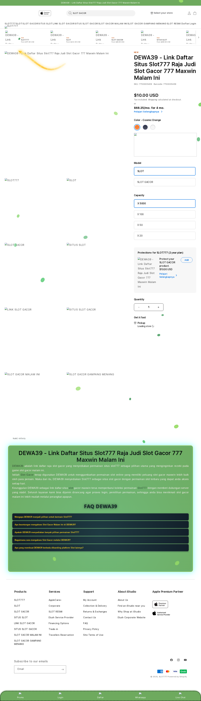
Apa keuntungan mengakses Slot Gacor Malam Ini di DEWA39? (45, 525)
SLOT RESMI (174, 23)
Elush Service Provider (61, 617)
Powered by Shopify (177, 677)
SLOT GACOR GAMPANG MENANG (146, 23)
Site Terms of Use (93, 635)
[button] (10, 23)
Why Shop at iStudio (129, 611)
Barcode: (158, 84)
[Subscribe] (62, 669)
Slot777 (142, 488)
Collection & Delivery (95, 606)
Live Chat (180, 697)
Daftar (100, 697)
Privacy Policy (91, 629)
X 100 (140, 214)
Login (60, 697)
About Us (123, 600)
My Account (90, 600)
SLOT (19, 23)
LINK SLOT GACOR (63, 23)
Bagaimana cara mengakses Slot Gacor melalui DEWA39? (43, 540)
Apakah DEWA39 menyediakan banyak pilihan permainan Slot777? (47, 532)
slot (71, 488)
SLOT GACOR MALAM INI (112, 23)
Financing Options (59, 623)
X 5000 (141, 203)
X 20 (140, 235)
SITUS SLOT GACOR (86, 23)
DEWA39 (17, 466)
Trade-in (53, 629)
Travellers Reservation (61, 635)
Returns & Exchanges (95, 611)
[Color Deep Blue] (145, 127)
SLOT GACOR (30, 23)
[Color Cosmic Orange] (137, 127)
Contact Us (89, 617)
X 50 (140, 224)
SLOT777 (10, 23)
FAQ (85, 623)
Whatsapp (140, 697)
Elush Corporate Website (132, 617)
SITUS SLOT (45, 23)
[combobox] (100, 13)
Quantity (139, 299)
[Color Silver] (152, 127)
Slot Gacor (27, 474)
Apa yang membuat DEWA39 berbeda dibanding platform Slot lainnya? (49, 548)
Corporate (54, 606)
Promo (20, 697)
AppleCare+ (55, 600)
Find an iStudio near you (131, 606)
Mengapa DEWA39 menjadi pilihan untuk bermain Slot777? (43, 517)
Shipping (152, 100)
